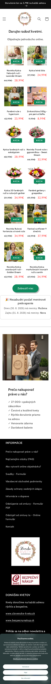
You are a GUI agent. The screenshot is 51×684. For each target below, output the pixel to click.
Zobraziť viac (26, 288)
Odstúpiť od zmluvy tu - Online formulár (23, 517)
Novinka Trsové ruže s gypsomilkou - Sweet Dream (37, 152)
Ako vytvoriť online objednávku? (23, 466)
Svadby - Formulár (16, 474)
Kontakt (10, 526)
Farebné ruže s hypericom (14, 112)
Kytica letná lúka (37, 70)
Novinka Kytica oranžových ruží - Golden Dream (14, 270)
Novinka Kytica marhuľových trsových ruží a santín (37, 270)
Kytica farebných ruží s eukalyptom (14, 151)
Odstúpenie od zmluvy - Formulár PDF (24, 505)
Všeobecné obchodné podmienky (24, 481)
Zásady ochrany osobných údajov (24, 488)
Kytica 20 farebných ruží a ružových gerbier (14, 191)
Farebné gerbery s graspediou (37, 191)
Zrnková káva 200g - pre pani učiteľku (37, 112)
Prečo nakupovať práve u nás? (22, 451)
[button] (4, 19)
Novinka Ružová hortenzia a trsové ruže (14, 230)
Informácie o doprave (17, 496)
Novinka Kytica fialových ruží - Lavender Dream (14, 73)
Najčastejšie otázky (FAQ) (20, 459)
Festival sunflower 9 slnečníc (37, 230)
